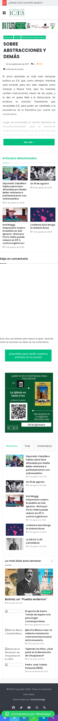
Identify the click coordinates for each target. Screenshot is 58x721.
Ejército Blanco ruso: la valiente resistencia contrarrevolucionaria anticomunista (38, 635)
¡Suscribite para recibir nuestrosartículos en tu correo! (28, 355)
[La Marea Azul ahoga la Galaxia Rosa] (42, 215)
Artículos (8, 37)
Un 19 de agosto (39, 183)
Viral (27, 445)
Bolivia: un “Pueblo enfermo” (26, 599)
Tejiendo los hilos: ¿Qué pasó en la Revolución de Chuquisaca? (39, 652)
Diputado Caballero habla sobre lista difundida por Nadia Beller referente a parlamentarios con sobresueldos (14, 191)
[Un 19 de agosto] (42, 173)
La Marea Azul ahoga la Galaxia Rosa (42, 226)
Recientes (12, 445)
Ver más (28, 142)
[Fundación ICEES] (21, 12)
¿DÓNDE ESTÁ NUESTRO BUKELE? (25, 2)
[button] (28, 714)
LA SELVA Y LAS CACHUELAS (34, 541)
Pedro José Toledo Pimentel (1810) (36, 666)
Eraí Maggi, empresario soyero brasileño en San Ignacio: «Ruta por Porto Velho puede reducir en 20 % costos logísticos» (14, 234)
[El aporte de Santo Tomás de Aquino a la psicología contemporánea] (14, 616)
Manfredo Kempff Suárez (33, 37)
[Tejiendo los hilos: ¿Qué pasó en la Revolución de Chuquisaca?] (14, 654)
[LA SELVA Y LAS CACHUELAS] (15, 544)
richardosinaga (37, 699)
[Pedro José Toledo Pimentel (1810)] (14, 669)
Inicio (17, 37)
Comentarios (44, 445)
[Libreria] (29, 25)
